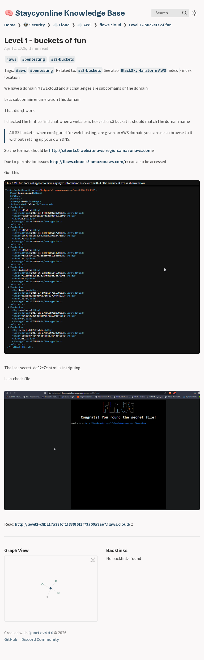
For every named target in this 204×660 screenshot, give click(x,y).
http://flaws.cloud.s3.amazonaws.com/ (87, 161)
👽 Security (34, 24)
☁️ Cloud (61, 24)
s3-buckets (63, 59)
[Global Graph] (93, 560)
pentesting (34, 59)
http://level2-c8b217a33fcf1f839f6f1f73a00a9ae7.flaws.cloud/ (72, 524)
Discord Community (40, 639)
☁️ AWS (84, 24)
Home (9, 24)
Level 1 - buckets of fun (150, 24)
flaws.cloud (110, 24)
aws (12, 59)
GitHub (10, 639)
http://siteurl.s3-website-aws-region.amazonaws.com (100, 150)
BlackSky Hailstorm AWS (143, 70)
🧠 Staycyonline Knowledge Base (64, 13)
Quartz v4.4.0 (40, 632)
